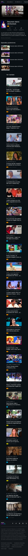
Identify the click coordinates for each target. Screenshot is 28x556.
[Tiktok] (16, 523)
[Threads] (19, 523)
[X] (26, 523)
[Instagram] (23, 523)
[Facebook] (12, 523)
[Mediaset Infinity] (2, 2)
